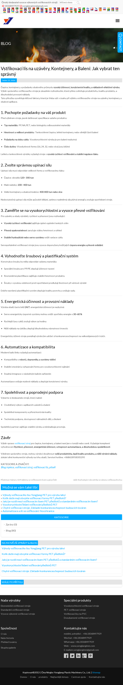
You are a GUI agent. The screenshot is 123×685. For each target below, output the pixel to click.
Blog (3, 467)
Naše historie (7, 638)
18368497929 (12, 5)
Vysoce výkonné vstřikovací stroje (18, 613)
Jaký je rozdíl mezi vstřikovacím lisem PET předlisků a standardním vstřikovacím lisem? (50, 501)
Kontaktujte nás (97, 677)
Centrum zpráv (78, 677)
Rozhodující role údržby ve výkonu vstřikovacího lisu (97, 480)
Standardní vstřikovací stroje (15, 609)
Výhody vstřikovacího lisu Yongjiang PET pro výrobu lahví (34, 494)
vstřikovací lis (40, 467)
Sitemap (96, 672)
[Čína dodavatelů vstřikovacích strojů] (8, 23)
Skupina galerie (8, 647)
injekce (10, 467)
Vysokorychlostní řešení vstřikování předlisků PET (30, 504)
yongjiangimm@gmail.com (35, 5)
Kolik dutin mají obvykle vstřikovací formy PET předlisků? (34, 498)
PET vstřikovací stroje (75, 609)
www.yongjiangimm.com (83, 645)
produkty (43, 677)
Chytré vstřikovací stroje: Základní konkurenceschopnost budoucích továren (44, 507)
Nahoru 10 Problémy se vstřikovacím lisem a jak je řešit (29, 480)
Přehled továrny (9, 642)
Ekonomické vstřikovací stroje (15, 605)
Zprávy (9, 524)
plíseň (52, 467)
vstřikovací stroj (22, 443)
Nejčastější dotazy (59, 677)
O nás (4, 633)
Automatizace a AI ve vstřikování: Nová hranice (28, 510)
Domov (23, 677)
